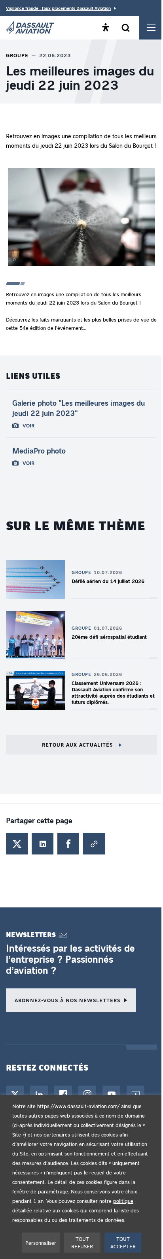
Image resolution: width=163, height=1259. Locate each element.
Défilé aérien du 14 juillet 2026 (108, 581)
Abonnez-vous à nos (67, 1000)
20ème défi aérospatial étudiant (109, 636)
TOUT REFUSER (82, 1242)
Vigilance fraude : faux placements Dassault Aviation (58, 8)
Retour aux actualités (78, 744)
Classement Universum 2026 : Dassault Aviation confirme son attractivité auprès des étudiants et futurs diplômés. (113, 692)
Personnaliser (40, 1242)
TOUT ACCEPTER (123, 1242)
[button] (81, 218)
